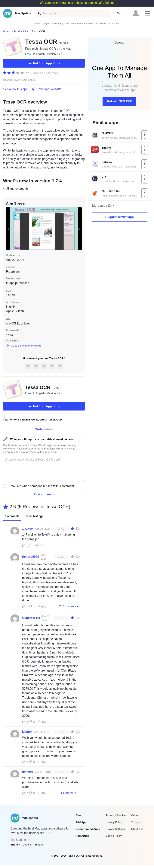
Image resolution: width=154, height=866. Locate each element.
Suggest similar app (119, 217)
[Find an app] (39, 13)
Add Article (82, 835)
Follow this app (17, 89)
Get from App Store (46, 63)
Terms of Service (116, 815)
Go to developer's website (26, 345)
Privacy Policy (114, 822)
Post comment (44, 494)
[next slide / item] (79, 228)
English (15, 844)
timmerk (28, 772)
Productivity (21, 31)
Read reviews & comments (19, 79)
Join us (109, 3)
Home (6, 31)
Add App (81, 822)
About (79, 815)
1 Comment (68, 793)
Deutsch (27, 844)
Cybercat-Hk (31, 618)
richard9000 (30, 557)
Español (39, 844)
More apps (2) (102, 206)
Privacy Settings (115, 829)
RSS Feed (137, 829)
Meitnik (27, 732)
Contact (135, 815)
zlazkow (27, 529)
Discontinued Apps (87, 829)
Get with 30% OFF (119, 101)
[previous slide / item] (8, 228)
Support (136, 822)
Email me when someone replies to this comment (41, 486)
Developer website (48, 89)
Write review (44, 429)
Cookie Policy (114, 835)
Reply (39, 545)
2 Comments (67, 606)
